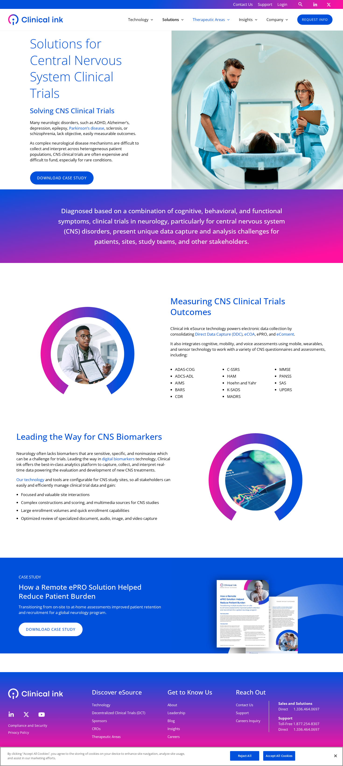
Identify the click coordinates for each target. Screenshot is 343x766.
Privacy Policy (18, 732)
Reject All (245, 756)
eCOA (249, 334)
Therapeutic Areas (106, 736)
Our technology (30, 479)
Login (282, 4)
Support (265, 4)
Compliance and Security (27, 725)
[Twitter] (329, 5)
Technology (101, 704)
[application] (150, 19)
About (172, 704)
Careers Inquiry (248, 720)
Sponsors (99, 720)
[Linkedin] (315, 5)
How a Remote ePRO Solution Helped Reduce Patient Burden (80, 591)
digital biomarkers (118, 458)
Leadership (176, 712)
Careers (174, 736)
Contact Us (243, 4)
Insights (174, 728)
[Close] (335, 756)
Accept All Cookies (279, 756)
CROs (96, 728)
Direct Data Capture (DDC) (218, 334)
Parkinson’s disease (86, 128)
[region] (171, 756)
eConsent (285, 334)
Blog (171, 720)
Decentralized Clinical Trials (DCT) (118, 712)
